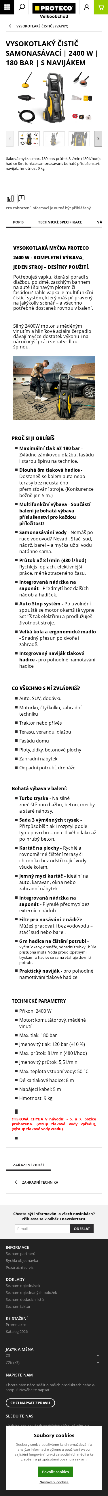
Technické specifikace (60, 222)
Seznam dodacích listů (25, 1299)
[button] (98, 139)
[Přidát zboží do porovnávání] (10, 198)
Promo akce (16, 1324)
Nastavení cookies (54, 1482)
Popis (18, 222)
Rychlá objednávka (22, 1260)
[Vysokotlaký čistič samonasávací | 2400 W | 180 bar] (54, 98)
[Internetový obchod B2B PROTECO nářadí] (54, 10)
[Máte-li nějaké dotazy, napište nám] (21, 198)
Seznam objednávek (23, 1285)
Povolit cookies (55, 1471)
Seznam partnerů (20, 1253)
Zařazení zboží (28, 1164)
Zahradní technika (40, 1182)
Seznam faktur (18, 1306)
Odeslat (82, 1228)
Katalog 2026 (17, 1331)
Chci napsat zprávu (30, 1402)
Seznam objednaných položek (31, 1292)
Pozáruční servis (19, 1267)
